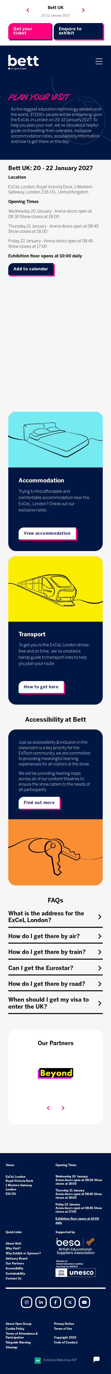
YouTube (84, 1302)
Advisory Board (16, 1258)
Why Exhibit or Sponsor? (23, 1253)
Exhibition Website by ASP (60, 1360)
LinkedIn (41, 1302)
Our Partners (15, 1263)
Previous (28, 10)
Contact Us (13, 1278)
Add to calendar (30, 268)
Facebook (55, 1302)
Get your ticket (23, 30)
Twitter (70, 1302)
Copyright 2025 (65, 1337)
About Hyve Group (18, 1324)
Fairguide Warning (18, 1342)
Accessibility (14, 1268)
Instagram (26, 1302)
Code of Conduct (66, 1342)
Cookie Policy (15, 1328)
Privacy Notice (64, 1324)
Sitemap (11, 1347)
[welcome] (23, 62)
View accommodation (47, 533)
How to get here (41, 686)
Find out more (39, 802)
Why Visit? (13, 1248)
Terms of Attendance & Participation (22, 1335)
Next (83, 10)
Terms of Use (63, 1328)
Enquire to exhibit (70, 30)
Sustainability (15, 1273)
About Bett (13, 1243)
